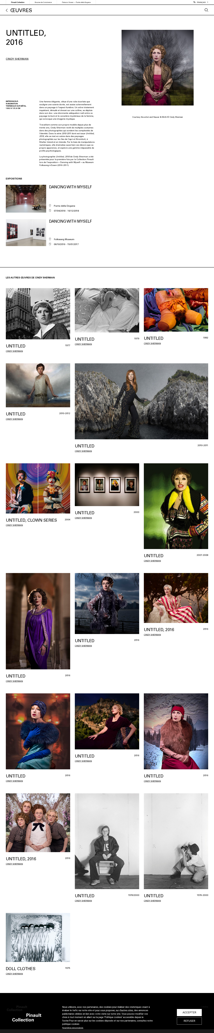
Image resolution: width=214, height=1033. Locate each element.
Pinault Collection (17, 2)
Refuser (189, 1021)
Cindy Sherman (17, 59)
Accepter (189, 1012)
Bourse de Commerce (43, 2)
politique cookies (70, 1024)
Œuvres (21, 10)
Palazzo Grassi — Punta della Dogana (76, 2)
